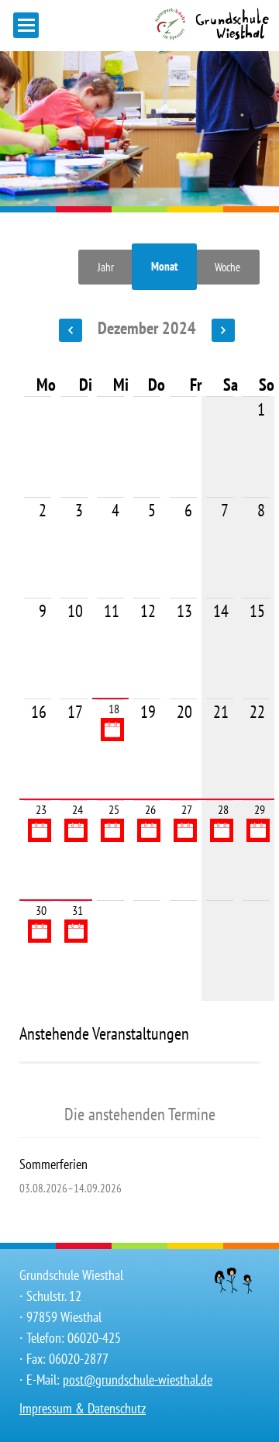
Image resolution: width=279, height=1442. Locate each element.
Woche (227, 267)
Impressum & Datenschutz (82, 1408)
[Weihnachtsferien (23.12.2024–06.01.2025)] (39, 830)
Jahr (106, 267)
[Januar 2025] (217, 328)
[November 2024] (76, 328)
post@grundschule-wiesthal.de (137, 1380)
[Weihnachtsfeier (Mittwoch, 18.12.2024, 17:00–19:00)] (112, 729)
